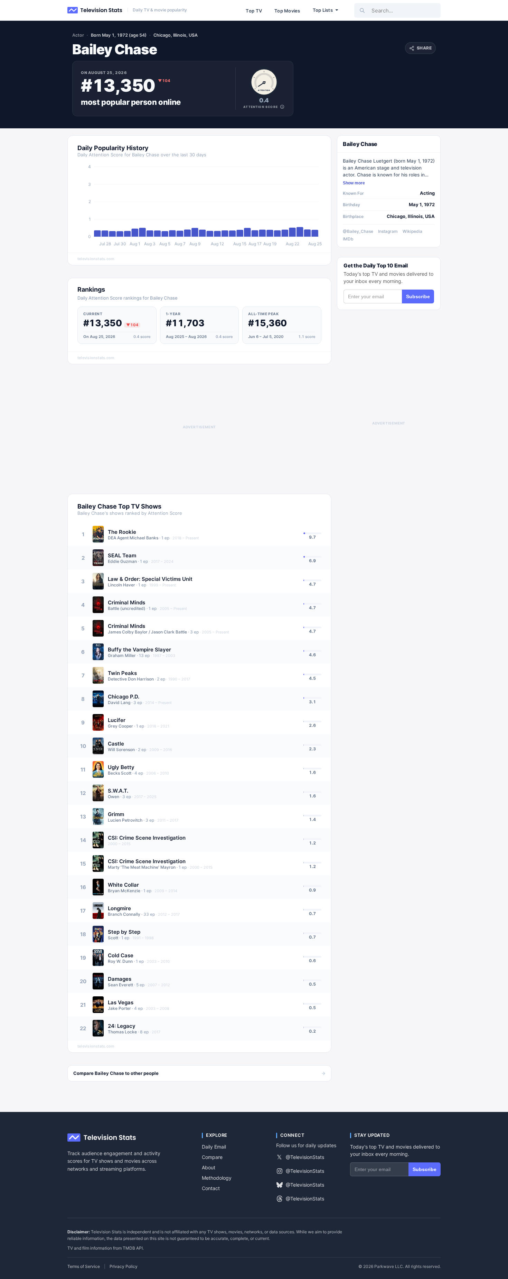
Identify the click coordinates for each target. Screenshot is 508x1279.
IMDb (348, 238)
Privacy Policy (124, 1266)
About (208, 1167)
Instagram (388, 231)
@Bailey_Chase (358, 231)
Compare (212, 1157)
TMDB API (133, 1248)
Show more (354, 183)
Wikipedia (412, 231)
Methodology (217, 1178)
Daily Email (214, 1147)
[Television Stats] (95, 10)
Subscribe (418, 296)
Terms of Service (83, 1266)
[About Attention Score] (282, 106)
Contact (211, 1188)
